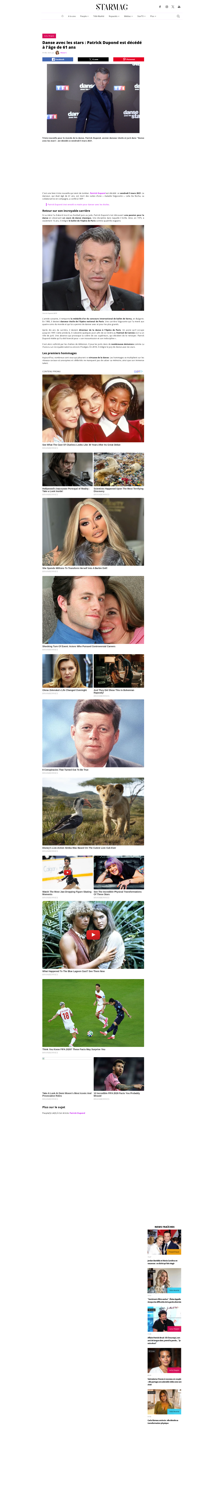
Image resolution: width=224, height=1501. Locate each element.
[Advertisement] (112, 25)
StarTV (140, 16)
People (83, 16)
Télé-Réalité (98, 16)
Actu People (174, 1329)
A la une (72, 16)
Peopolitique (174, 1252)
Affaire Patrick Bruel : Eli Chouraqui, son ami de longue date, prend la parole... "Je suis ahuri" (164, 1340)
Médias (127, 16)
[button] (160, 9)
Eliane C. (64, 53)
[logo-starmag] (112, 7)
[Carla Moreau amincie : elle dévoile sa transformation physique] (164, 1401)
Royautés (113, 16)
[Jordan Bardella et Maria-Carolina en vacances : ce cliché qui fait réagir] (164, 1242)
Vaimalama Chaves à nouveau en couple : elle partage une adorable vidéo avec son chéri (165, 1382)
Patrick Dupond (97, 193)
